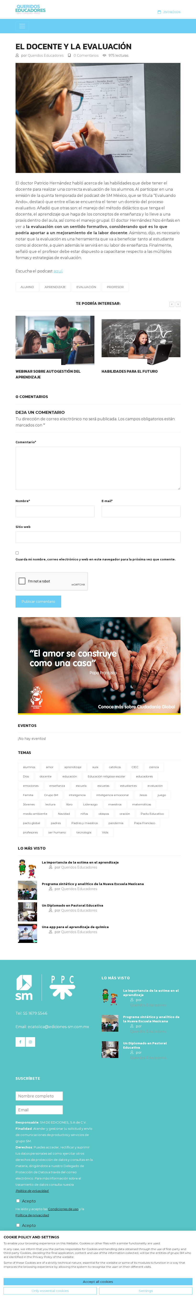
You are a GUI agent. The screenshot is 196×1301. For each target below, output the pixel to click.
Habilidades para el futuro (130, 371)
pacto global (31, 823)
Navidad (64, 813)
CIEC (134, 767)
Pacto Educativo (152, 813)
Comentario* (26, 442)
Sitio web (23, 527)
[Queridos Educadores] (46, 9)
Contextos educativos (38, 362)
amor (50, 767)
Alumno (27, 287)
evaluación (86, 287)
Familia (28, 795)
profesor (115, 287)
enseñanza (57, 785)
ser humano (57, 832)
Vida (105, 832)
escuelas (103, 785)
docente (46, 776)
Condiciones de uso (63, 1209)
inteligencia (77, 795)
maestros (114, 804)
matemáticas (141, 804)
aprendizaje (55, 287)
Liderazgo (90, 804)
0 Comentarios (86, 55)
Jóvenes (29, 804)
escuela (81, 785)
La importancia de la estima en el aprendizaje (80, 862)
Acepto (29, 1201)
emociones (30, 785)
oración (125, 813)
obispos (104, 813)
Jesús (143, 795)
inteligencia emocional (112, 795)
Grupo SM (51, 795)
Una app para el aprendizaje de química (75, 927)
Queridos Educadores (46, 55)
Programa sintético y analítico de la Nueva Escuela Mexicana (93, 884)
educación (69, 776)
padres (56, 823)
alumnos (29, 767)
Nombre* (23, 501)
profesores (30, 832)
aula (95, 767)
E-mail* (107, 501)
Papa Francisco (144, 823)
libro (69, 804)
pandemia (116, 823)
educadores (144, 776)
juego (162, 795)
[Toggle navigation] (22, 26)
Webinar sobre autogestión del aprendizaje (48, 374)
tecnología (83, 832)
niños (84, 813)
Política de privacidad (32, 1215)
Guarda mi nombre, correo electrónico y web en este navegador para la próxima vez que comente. (95, 559)
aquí (58, 271)
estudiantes (128, 785)
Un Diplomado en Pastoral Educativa (72, 905)
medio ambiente (35, 813)
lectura (50, 804)
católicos (115, 767)
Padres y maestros (84, 823)
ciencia (154, 767)
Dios (26, 776)
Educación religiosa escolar (106, 776)
